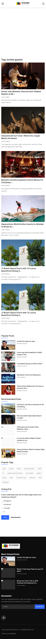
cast (11, 478)
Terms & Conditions (8, 634)
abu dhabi (29, 473)
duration (6, 482)
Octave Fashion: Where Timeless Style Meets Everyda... (31, 450)
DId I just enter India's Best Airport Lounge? (29, 417)
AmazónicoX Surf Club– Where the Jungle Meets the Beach (20, 137)
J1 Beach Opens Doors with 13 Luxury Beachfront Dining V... (18, 269)
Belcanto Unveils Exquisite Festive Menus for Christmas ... (22, 181)
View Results (16, 517)
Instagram (7, 501)
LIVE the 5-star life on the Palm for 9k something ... (30, 406)
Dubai (11, 469)
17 (3, 473)
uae (4, 469)
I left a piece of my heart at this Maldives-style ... (28, 428)
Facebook (7, 504)
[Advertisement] (23, 34)
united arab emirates (15, 473)
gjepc (39, 473)
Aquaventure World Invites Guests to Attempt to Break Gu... (22, 225)
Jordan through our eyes (26, 341)
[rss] (3, 617)
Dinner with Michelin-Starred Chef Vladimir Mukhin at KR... (21, 92)
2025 (39, 469)
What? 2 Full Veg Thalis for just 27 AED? (30, 570)
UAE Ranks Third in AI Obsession (29, 375)
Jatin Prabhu (5, 97)
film (40, 478)
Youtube (7, 508)
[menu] (2, 3)
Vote (5, 517)
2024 (19, 469)
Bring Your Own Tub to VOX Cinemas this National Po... (27, 582)
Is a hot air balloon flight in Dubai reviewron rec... (29, 439)
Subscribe (39, 607)
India (4, 478)
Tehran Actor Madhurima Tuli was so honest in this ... (30, 387)
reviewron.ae (21, 478)
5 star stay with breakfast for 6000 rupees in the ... (29, 353)
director (32, 478)
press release (29, 469)
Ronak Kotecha (22, 343)
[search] (43, 3)
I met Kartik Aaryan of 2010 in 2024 (29, 364)
